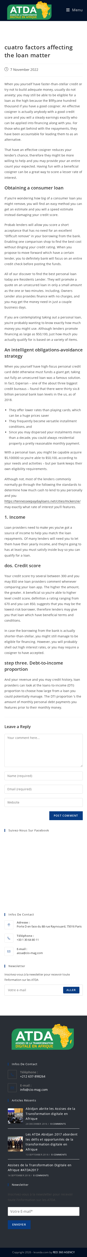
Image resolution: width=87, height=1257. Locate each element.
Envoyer (19, 1224)
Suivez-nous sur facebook (28, 830)
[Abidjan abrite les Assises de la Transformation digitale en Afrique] (15, 1115)
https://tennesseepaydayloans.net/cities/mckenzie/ (42, 501)
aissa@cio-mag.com (30, 953)
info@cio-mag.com (34, 1089)
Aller (71, 990)
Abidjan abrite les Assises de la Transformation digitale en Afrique (50, 1114)
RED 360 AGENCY (64, 1252)
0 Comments (58, 1123)
